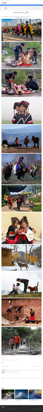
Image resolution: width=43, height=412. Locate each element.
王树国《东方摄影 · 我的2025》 (38, 366)
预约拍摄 (30, 409)
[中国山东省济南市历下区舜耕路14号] (38, 0)
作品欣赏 (2, 357)
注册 (10, 0)
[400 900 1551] (39, 0)
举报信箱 (38, 409)
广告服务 (27, 409)
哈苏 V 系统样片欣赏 (5, 366)
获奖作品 (4, 357)
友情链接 (41, 409)
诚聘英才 (33, 409)
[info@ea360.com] (41, 0)
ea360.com (7, 409)
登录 (7, 0)
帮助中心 (35, 409)
